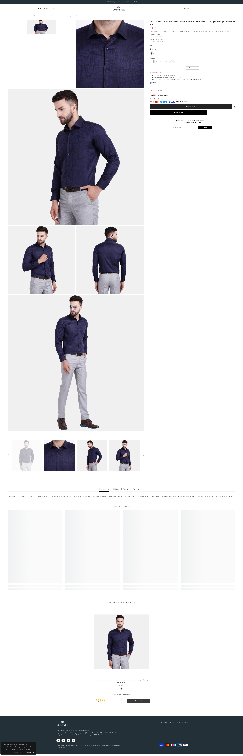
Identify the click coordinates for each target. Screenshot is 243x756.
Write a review (138, 701)
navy (121, 688)
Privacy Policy (69, 745)
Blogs (118, 745)
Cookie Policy (110, 745)
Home (10, 16)
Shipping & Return (120, 489)
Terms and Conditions (82, 745)
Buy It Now (178, 112)
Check (205, 127)
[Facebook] (58, 740)
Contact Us (60, 745)
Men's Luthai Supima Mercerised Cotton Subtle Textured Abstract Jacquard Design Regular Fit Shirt (122, 681)
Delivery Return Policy (98, 745)
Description (104, 489)
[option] (27, 455)
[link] (35, 586)
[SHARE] (233, 107)
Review (136, 489)
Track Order (61, 747)
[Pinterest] (68, 740)
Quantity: (153, 83)
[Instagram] (63, 740)
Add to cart (191, 107)
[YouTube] (73, 740)
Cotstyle (158, 34)
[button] (8, 455)
